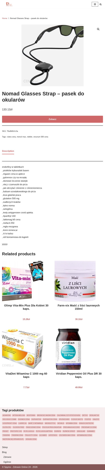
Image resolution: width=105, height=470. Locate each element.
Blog (4, 452)
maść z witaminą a (35, 423)
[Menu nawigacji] (95, 4)
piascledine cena (33, 427)
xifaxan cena (31, 439)
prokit (5, 431)
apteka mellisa (19, 415)
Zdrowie (7, 457)
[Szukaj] (101, 4)
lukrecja (22, 423)
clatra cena (11, 137)
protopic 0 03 (16, 431)
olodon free (18, 427)
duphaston (36, 419)
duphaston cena (50, 419)
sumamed (91, 431)
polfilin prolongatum (51, 427)
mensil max (21, 137)
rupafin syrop (69, 431)
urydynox (53, 435)
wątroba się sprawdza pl (13, 439)
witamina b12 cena (84, 435)
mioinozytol (50, 423)
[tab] (8, 151)
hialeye (96, 419)
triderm (6, 435)
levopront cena (10, 423)
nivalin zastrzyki (86, 423)
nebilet (29, 137)
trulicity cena (31, 435)
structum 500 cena (40, 137)
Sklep (5, 447)
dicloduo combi (9, 419)
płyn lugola (29, 431)
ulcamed (43, 435)
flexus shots (77, 419)
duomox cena (24, 419)
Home (4, 18)
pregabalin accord (71, 427)
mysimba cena (71, 423)
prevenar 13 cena (89, 427)
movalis (61, 423)
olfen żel (7, 427)
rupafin (57, 431)
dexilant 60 (94, 415)
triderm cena (17, 435)
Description (8, 151)
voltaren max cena (67, 435)
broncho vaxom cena (46, 415)
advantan (7, 415)
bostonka (31, 415)
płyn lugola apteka (44, 431)
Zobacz (52, 119)
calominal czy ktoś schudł (68, 415)
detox (85, 415)
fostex (88, 419)
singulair (81, 431)
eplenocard (64, 419)
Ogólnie (7, 462)
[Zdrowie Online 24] (10, 4)
